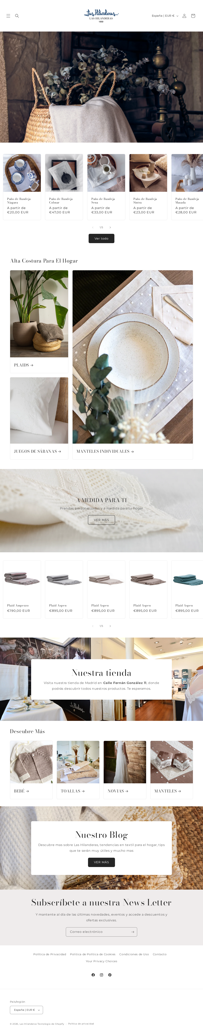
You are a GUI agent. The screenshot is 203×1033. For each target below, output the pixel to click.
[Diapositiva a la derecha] (110, 227)
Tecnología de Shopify (50, 1023)
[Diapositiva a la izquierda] (92, 227)
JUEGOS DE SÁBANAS (35, 451)
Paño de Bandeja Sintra (145, 200)
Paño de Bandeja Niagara (19, 200)
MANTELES (165, 791)
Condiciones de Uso (134, 954)
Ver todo (101, 238)
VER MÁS (101, 520)
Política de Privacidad (49, 954)
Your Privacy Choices (101, 961)
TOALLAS (70, 791)
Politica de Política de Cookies (93, 954)
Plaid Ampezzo (18, 605)
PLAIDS (21, 365)
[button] (8, 16)
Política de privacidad (81, 1023)
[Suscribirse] (132, 932)
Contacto (160, 954)
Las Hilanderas (28, 1023)
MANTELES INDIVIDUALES (103, 451)
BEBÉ (19, 791)
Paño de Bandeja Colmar (61, 200)
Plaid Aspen (57, 605)
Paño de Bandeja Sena (103, 200)
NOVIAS (116, 791)
